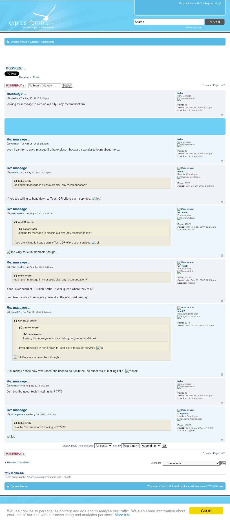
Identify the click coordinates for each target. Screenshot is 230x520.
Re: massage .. (18, 139)
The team (152, 486)
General (34, 41)
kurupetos (17, 414)
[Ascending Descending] (154, 445)
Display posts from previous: (78, 445)
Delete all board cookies (175, 486)
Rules (191, 3)
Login (219, 3)
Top (222, 115)
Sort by (117, 445)
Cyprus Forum (19, 41)
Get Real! (17, 213)
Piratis (36, 77)
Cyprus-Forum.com (34, 19)
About (182, 3)
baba (15, 98)
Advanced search (195, 27)
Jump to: (156, 463)
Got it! (206, 511)
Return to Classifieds (18, 462)
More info (122, 514)
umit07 (16, 172)
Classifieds (47, 41)
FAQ (199, 3)
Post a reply (11, 84)
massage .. (15, 67)
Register (209, 3)
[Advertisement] (115, 54)
